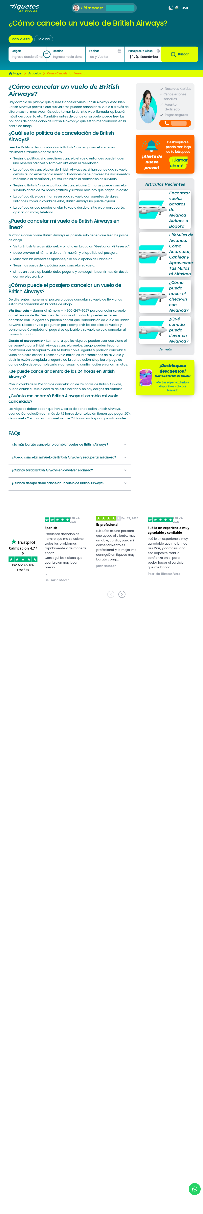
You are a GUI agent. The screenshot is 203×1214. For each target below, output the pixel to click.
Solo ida (44, 39)
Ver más (165, 349)
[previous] (111, 595)
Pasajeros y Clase (140, 51)
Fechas (94, 51)
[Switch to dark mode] (171, 8)
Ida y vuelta (21, 39)
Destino (58, 51)
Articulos (34, 73)
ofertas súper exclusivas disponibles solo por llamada (173, 386)
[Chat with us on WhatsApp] (195, 1189)
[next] (122, 595)
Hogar (17, 73)
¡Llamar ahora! (179, 162)
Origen (16, 51)
